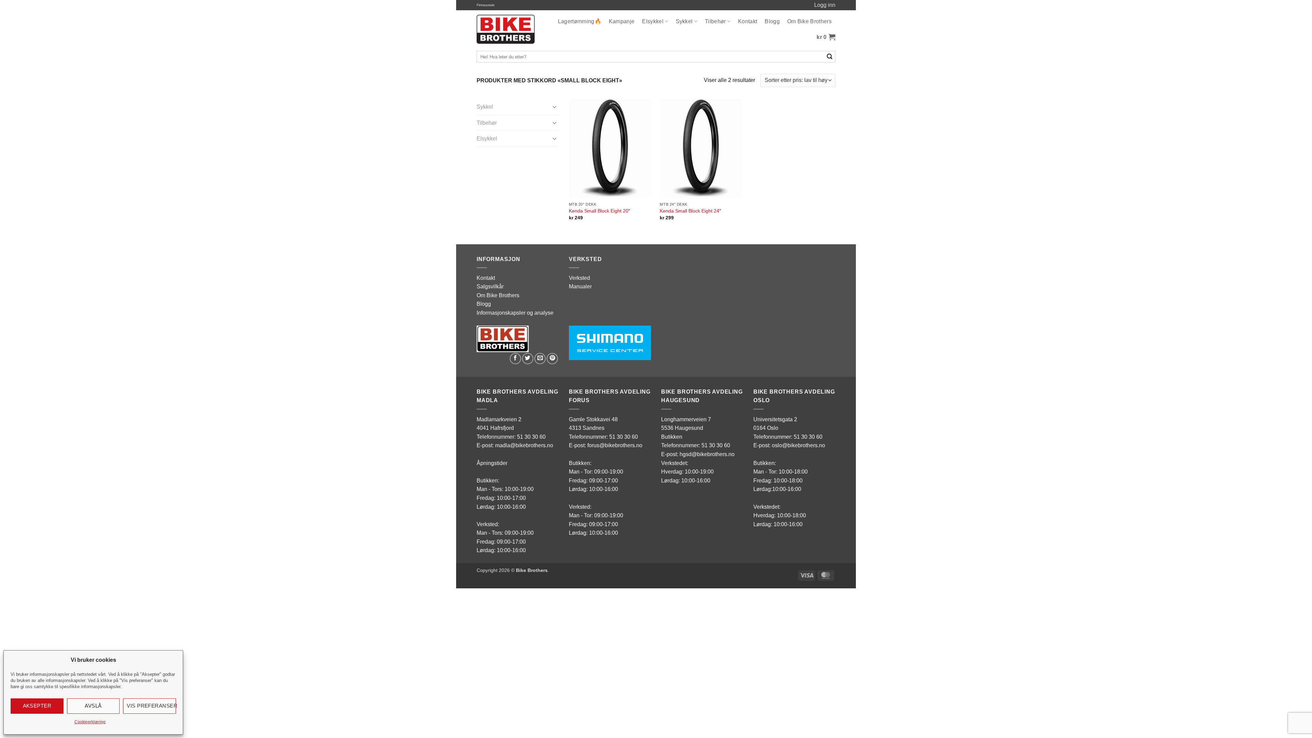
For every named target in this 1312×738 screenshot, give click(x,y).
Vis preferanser (151, 706)
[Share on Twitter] (527, 358)
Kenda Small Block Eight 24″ (690, 211)
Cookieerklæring (90, 722)
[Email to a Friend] (540, 358)
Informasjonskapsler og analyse (515, 313)
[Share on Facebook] (515, 358)
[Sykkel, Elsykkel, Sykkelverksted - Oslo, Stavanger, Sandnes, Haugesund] (506, 29)
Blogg (772, 21)
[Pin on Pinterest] (552, 358)
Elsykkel (653, 21)
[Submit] (829, 57)
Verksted (579, 278)
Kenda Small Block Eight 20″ (599, 211)
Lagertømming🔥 (579, 21)
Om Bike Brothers (809, 21)
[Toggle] (554, 106)
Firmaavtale (486, 5)
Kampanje (622, 21)
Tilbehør (715, 21)
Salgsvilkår (490, 286)
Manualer (580, 286)
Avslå (93, 706)
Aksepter (37, 706)
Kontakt (747, 21)
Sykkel (684, 21)
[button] (826, 37)
